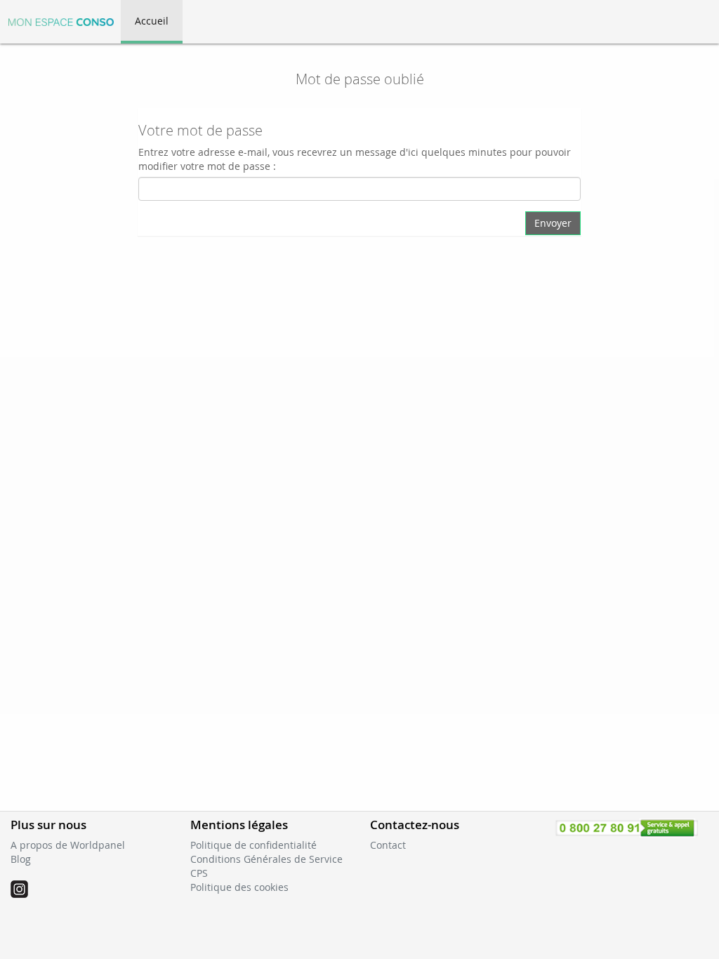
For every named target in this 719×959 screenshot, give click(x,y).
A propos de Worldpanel (68, 845)
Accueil (152, 20)
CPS (199, 873)
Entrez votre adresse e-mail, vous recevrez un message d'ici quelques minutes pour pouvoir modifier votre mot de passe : (354, 159)
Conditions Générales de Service (266, 859)
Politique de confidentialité (253, 845)
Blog (21, 859)
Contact (388, 845)
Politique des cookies (239, 887)
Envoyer (553, 223)
